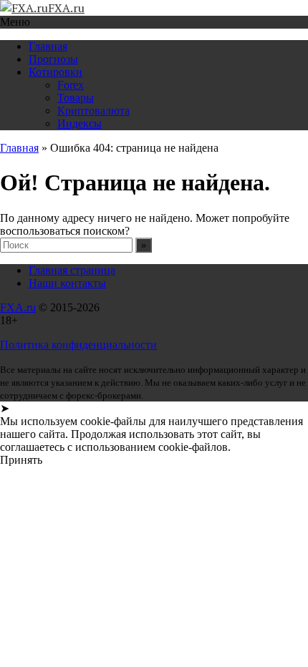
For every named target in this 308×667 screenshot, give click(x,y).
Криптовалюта (93, 110)
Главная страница (72, 270)
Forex (70, 85)
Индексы (79, 123)
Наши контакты (67, 283)
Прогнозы (53, 59)
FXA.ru (18, 307)
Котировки (55, 72)
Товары (75, 98)
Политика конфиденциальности (78, 345)
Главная (48, 46)
